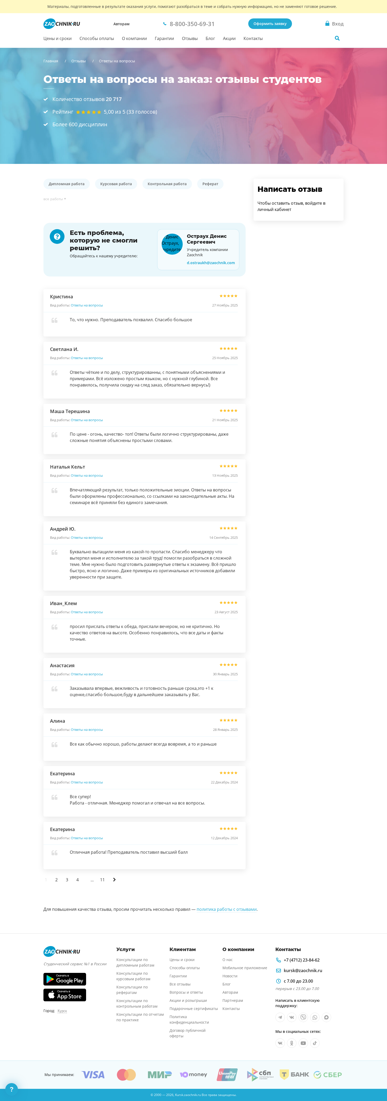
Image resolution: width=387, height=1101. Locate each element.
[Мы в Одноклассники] (291, 1043)
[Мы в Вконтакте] (291, 1017)
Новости (229, 975)
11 (102, 880)
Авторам (121, 23)
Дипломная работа (67, 183)
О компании (134, 38)
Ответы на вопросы (87, 305)
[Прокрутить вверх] (375, 1079)
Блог (210, 38)
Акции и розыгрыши (188, 1000)
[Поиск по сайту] (337, 38)
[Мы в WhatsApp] (315, 1017)
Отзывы (190, 38)
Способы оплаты (97, 38)
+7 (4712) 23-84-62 (302, 960)
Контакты (253, 38)
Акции (229, 38)
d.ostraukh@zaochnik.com (211, 262)
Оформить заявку (270, 23)
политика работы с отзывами (227, 909)
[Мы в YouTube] (303, 1043)
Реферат (210, 183)
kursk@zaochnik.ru (303, 970)
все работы (53, 199)
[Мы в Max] (326, 1017)
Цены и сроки (57, 38)
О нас (227, 959)
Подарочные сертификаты (194, 1008)
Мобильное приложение (244, 967)
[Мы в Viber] (303, 1017)
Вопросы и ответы (186, 992)
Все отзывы (180, 984)
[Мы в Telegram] (280, 1017)
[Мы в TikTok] (315, 1043)
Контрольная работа (167, 183)
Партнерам (232, 1000)
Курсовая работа (116, 183)
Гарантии (164, 38)
